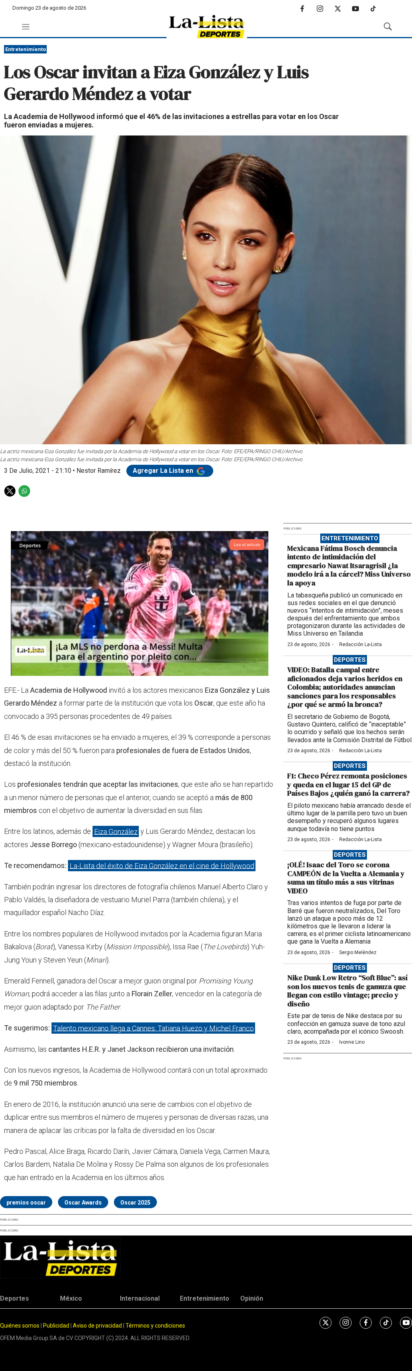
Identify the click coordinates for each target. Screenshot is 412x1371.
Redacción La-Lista (360, 644)
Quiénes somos (19, 1325)
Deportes (350, 659)
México (71, 1298)
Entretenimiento (25, 49)
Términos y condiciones (155, 1325)
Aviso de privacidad (97, 1325)
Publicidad (56, 1325)
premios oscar (26, 1202)
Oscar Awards (83, 1202)
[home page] (207, 26)
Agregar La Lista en (164, 470)
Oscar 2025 (135, 1202)
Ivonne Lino (352, 1042)
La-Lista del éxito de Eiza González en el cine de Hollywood (162, 865)
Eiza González (116, 831)
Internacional (140, 1298)
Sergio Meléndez (358, 952)
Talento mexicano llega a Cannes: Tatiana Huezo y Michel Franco (153, 1028)
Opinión (251, 1298)
